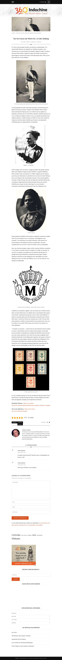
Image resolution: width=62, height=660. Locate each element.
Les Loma (14, 632)
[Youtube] (45, 2)
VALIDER (16, 579)
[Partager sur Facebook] (47, 422)
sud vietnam (39, 535)
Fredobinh (21, 450)
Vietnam (18, 33)
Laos (34, 535)
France (29, 535)
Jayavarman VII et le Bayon (19, 639)
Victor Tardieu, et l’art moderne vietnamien (23, 646)
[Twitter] (42, 2)
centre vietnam (24, 535)
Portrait (20, 424)
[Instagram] (44, 2)
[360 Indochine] (31, 10)
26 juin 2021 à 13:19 (22, 452)
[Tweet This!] (49, 422)
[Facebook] (40, 2)
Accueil (13, 33)
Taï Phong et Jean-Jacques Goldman (21, 635)
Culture (14, 619)
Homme (20, 422)
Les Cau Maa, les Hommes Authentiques (22, 642)
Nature (14, 616)
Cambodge (16, 535)
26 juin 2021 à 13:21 (22, 464)
